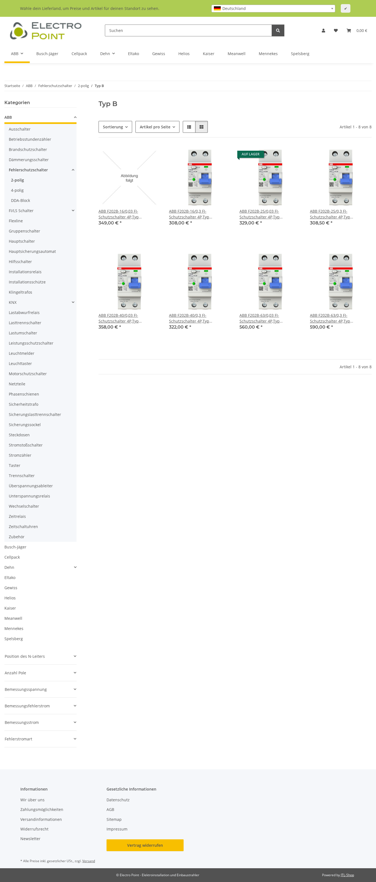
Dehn (9, 567)
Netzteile (17, 383)
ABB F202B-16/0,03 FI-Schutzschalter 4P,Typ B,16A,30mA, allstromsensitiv (125, 214)
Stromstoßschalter (26, 445)
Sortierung (113, 126)
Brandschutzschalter (28, 149)
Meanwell (13, 618)
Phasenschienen (24, 394)
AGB (110, 809)
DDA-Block (20, 200)
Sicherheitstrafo (23, 404)
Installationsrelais (25, 271)
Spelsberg (13, 638)
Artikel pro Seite (155, 126)
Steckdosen (19, 434)
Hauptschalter (22, 241)
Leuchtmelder (21, 353)
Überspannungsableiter (31, 485)
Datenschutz (118, 799)
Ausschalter (20, 129)
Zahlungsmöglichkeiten (41, 809)
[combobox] (273, 8)
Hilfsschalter (20, 261)
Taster (14, 465)
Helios (10, 597)
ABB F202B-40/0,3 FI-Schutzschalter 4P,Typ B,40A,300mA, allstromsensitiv (196, 318)
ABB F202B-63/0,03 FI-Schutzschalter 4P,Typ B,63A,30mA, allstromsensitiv (265, 318)
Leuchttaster (20, 363)
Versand (88, 861)
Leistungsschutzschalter (31, 343)
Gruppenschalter (24, 231)
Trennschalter (22, 475)
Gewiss (10, 587)
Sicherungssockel (25, 424)
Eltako (9, 577)
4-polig (17, 190)
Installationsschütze (27, 282)
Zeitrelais (17, 516)
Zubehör (16, 536)
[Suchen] (278, 30)
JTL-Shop (347, 875)
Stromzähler (20, 455)
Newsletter (30, 838)
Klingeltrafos (20, 292)
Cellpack (12, 557)
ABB (8, 117)
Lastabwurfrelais (24, 312)
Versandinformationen (41, 819)
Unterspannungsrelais (29, 496)
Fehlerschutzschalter (28, 169)
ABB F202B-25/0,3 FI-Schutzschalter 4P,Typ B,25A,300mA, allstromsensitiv (337, 214)
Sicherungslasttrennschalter (35, 414)
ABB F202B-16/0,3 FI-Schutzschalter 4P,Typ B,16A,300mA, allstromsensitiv (196, 214)
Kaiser (10, 608)
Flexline (16, 220)
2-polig (17, 180)
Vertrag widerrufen (145, 845)
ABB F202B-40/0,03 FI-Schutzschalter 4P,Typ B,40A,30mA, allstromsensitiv (125, 318)
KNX (13, 302)
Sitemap (114, 819)
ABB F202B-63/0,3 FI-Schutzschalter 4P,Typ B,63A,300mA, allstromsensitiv (337, 318)
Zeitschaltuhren (23, 526)
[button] (323, 30)
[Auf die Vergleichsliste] (136, 156)
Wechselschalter (24, 506)
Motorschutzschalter (28, 373)
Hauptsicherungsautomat (32, 251)
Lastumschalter (23, 333)
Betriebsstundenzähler (30, 139)
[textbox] (273, 8)
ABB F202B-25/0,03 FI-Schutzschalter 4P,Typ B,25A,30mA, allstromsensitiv (265, 214)
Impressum (117, 829)
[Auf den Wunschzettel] (151, 156)
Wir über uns (32, 799)
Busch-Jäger (15, 547)
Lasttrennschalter (25, 322)
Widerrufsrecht (34, 829)
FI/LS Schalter (21, 210)
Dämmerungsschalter (29, 159)
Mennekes (13, 628)
